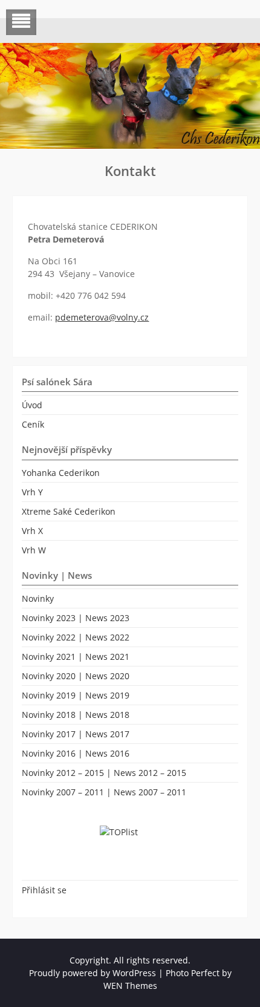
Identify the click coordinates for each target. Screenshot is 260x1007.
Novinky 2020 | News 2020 (75, 676)
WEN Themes (130, 985)
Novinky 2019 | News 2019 (75, 695)
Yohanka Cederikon (61, 472)
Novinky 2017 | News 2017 (75, 734)
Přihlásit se (44, 890)
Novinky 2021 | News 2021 (75, 656)
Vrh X (32, 530)
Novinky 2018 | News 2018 (75, 714)
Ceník (33, 424)
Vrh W (34, 550)
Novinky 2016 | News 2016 (75, 753)
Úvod (32, 405)
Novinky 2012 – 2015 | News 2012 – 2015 (104, 772)
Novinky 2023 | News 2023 (75, 618)
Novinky (38, 598)
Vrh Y (32, 492)
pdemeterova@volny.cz (102, 317)
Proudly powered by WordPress (92, 973)
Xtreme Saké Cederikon (68, 511)
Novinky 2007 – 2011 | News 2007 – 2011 (104, 792)
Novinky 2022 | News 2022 (75, 637)
